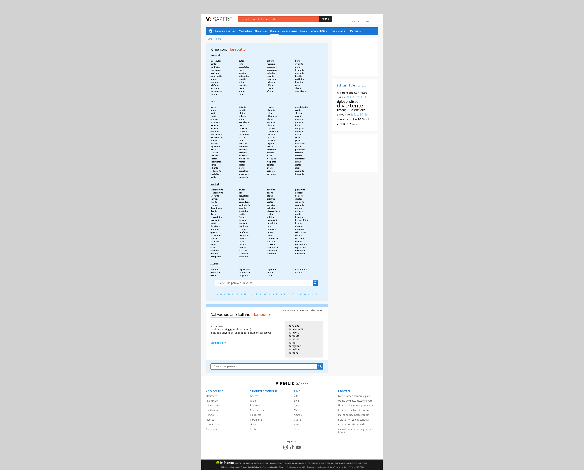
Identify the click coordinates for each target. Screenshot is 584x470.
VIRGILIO (246, 463)
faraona (293, 352)
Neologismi (261, 30)
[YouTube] (298, 447)
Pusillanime (212, 410)
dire (340, 92)
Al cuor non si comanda (351, 424)
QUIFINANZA (340, 463)
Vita (296, 396)
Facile (253, 400)
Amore (298, 414)
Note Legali (235, 467)
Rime (218, 38)
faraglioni (294, 349)
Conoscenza (257, 410)
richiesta (363, 92)
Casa (296, 405)
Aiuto (281, 467)
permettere (343, 115)
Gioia (253, 424)
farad (292, 342)
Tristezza (255, 429)
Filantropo (212, 400)
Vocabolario (245, 30)
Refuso (210, 414)
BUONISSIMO (351, 463)
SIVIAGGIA (329, 463)
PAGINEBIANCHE (299, 463)
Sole (296, 400)
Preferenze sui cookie (269, 467)
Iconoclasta (212, 424)
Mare (297, 410)
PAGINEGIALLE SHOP (274, 463)
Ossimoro (211, 396)
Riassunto (255, 414)
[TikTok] (292, 447)
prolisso (352, 101)
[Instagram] (285, 447)
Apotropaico (213, 429)
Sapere (222, 19)
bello (368, 119)
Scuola (304, 30)
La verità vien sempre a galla (354, 396)
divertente (350, 105)
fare (361, 118)
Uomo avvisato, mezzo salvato (355, 400)
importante (350, 92)
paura (354, 124)
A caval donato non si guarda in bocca (356, 430)
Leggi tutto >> (218, 342)
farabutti (294, 336)
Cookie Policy (253, 467)
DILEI (321, 463)
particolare (351, 119)
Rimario (274, 30)
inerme (340, 119)
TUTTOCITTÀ (312, 463)
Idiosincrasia (213, 405)
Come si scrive (289, 30)
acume (359, 114)
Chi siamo (225, 467)
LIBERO (238, 463)
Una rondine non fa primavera (355, 405)
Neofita (210, 419)
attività (341, 97)
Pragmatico (256, 405)
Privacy (244, 467)
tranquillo (345, 109)
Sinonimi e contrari (225, 30)
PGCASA (287, 463)
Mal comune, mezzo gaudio (353, 414)
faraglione (295, 346)
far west (294, 332)
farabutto (294, 339)
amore (344, 123)
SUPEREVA (362, 463)
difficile (360, 109)
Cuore (297, 419)
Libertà (254, 396)
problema (355, 96)
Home (210, 31)
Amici (297, 424)
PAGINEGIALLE (257, 463)
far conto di (296, 329)
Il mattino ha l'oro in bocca (353, 410)
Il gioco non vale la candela (353, 419)
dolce (341, 101)
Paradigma (256, 419)
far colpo (294, 326)
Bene (297, 429)
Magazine (355, 30)
